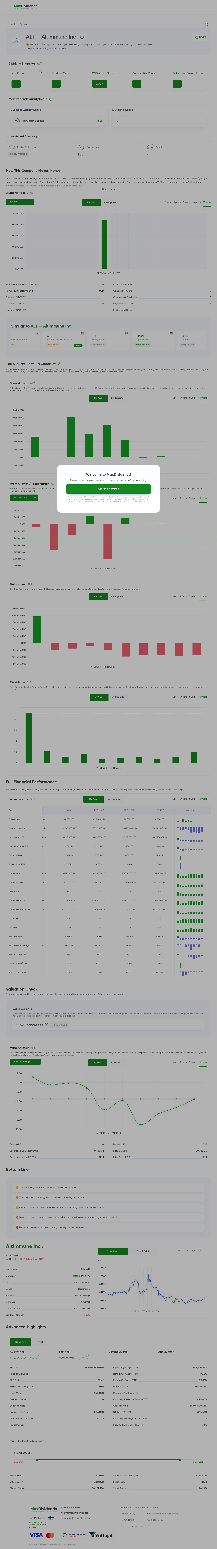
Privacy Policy (113, 501)
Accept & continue (108, 489)
